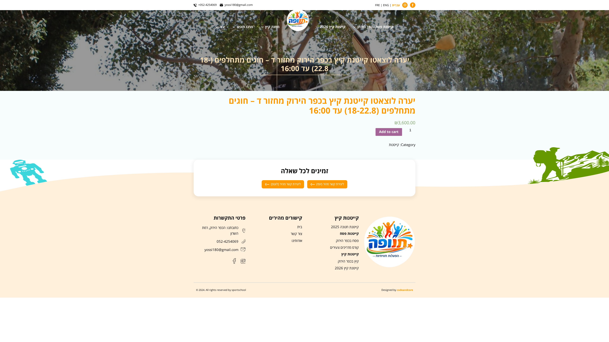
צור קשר (296, 234)
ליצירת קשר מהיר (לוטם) (286, 184)
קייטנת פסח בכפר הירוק (375, 27)
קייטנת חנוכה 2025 (345, 227)
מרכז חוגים (245, 27)
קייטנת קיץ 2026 (332, 27)
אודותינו (297, 241)
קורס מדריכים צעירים (344, 248)
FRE (377, 5)
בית (299, 227)
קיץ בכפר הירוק (348, 261)
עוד (222, 27)
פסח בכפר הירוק (347, 241)
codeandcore (405, 290)
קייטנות (394, 145)
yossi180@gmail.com (221, 250)
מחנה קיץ (272, 27)
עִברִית (396, 5)
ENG (386, 5)
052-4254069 (227, 242)
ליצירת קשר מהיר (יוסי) (330, 184)
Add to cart (389, 132)
